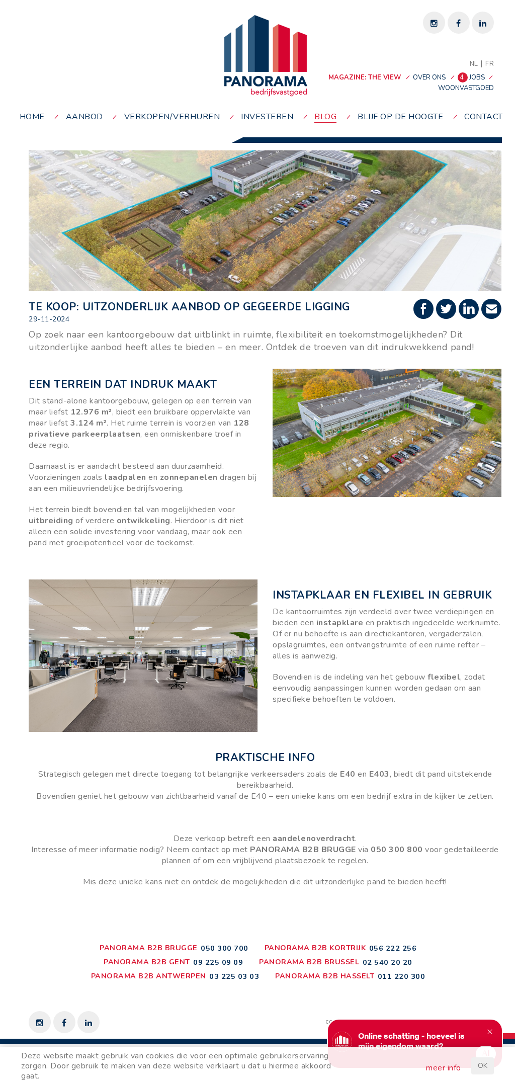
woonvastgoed (466, 88)
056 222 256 (393, 948)
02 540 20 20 (387, 962)
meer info (443, 1067)
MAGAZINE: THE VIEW (364, 77)
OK (482, 1065)
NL (474, 63)
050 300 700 (224, 948)
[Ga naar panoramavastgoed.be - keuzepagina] (265, 55)
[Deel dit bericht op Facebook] (424, 310)
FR (489, 63)
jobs (473, 77)
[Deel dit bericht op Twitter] (447, 310)
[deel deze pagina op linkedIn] (470, 310)
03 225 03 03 (234, 976)
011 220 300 (401, 976)
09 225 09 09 (218, 962)
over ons (429, 77)
